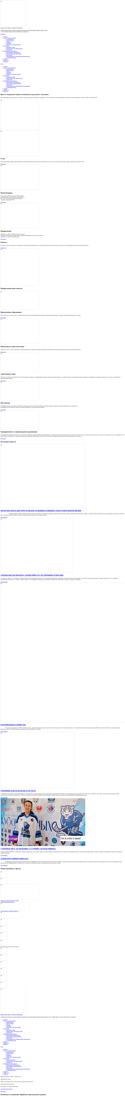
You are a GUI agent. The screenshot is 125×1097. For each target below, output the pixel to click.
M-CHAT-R (9, 49)
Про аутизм (6, 46)
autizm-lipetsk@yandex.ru (7, 1089)
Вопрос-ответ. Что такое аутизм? (14, 48)
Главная (5, 36)
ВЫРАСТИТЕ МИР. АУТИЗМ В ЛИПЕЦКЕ (12, 1014)
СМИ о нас (6, 60)
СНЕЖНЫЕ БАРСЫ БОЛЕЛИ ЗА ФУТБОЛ (18, 791)
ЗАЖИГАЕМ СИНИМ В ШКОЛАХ (14, 859)
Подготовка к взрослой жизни (13, 53)
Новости (5, 61)
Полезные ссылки (10, 47)
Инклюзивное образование (13, 52)
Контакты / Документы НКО (13, 44)
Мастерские (9, 55)
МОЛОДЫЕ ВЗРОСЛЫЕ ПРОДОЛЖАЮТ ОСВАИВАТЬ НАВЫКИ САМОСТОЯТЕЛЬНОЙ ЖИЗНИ (41, 511)
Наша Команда (10, 39)
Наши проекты (10, 40)
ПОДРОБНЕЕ (4, 517)
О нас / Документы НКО (9, 38)
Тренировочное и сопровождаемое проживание (18, 56)
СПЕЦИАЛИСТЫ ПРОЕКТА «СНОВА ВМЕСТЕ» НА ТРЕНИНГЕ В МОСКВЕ (32, 575)
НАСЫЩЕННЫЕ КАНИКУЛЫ (13, 725)
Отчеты (8, 42)
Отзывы (5, 59)
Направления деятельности (10, 51)
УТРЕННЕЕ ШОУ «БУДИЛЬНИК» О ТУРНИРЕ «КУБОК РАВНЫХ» (28, 849)
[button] (62, 64)
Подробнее (3, 317)
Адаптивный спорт (11, 57)
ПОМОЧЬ (8, 43)
